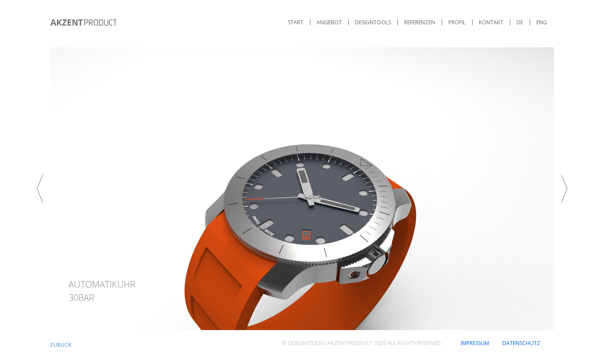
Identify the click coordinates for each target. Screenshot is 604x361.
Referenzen (419, 22)
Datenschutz (521, 343)
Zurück (60, 345)
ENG (541, 22)
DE (519, 22)
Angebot (329, 22)
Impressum (475, 343)
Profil (457, 22)
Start (295, 22)
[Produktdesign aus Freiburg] (83, 22)
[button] (302, 188)
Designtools (373, 22)
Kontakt (491, 22)
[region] (302, 188)
